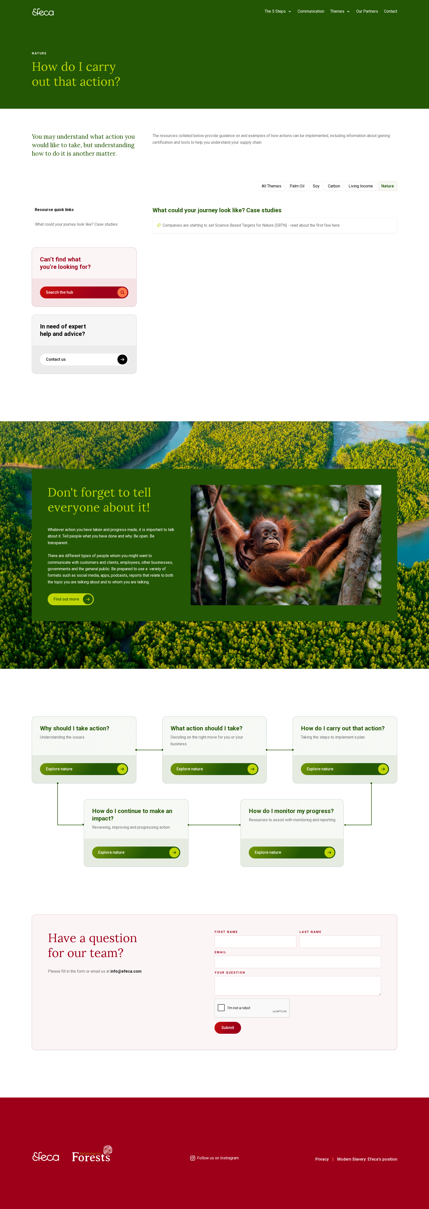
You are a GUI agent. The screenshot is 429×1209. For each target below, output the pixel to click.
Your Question (229, 972)
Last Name (310, 931)
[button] (278, 11)
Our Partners (367, 11)
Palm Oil (297, 186)
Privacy (322, 1159)
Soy (316, 186)
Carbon (334, 186)
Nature (387, 186)
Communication (311, 11)
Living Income (361, 186)
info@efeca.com (126, 971)
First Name (226, 931)
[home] (43, 12)
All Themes (271, 186)
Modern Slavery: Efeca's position (367, 1159)
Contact (390, 11)
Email (220, 952)
